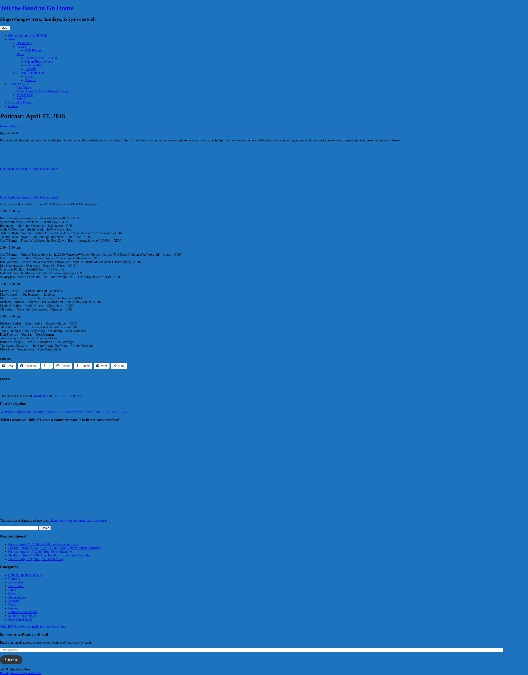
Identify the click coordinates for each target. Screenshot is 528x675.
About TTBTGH (19, 84)
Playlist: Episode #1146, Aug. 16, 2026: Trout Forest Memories (49, 555)
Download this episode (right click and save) (29, 169)
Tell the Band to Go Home (36, 8)
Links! (29, 76)
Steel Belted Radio (20, 619)
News (20, 54)
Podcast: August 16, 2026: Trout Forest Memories (40, 551)
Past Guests (24, 87)
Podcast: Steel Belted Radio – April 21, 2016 (96, 412)
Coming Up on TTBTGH (42, 58)
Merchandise (24, 95)
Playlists (21, 46)
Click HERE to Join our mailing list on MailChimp (33, 626)
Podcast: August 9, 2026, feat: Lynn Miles (35, 559)
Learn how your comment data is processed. (79, 520)
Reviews (30, 80)
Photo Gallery (34, 65)
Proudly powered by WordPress (20, 673)
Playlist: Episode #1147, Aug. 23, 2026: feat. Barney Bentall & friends (54, 548)
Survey (21, 98)
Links (12, 590)
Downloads (24, 43)
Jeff (79, 395)
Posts (11, 39)
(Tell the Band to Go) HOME (27, 35)
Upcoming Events (20, 102)
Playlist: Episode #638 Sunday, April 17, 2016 (32, 412)
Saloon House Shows (39, 61)
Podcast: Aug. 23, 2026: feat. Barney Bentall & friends (43, 544)
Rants (12, 604)
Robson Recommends (30, 72)
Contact (13, 106)
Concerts (30, 69)
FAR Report (33, 50)
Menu (5, 28)
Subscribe (11, 659)
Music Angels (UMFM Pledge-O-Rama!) (43, 91)
